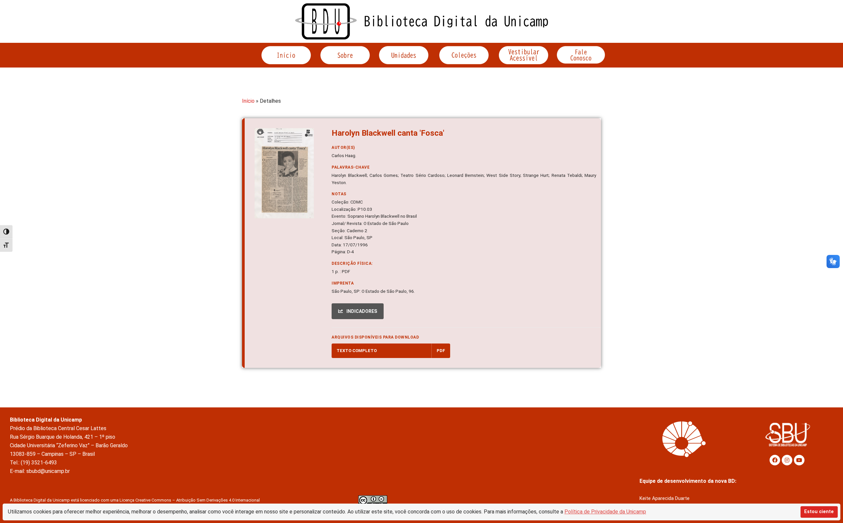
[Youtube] (799, 460)
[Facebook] (775, 460)
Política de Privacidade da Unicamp (605, 512)
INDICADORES (361, 311)
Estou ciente (819, 511)
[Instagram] (787, 460)
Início (248, 101)
